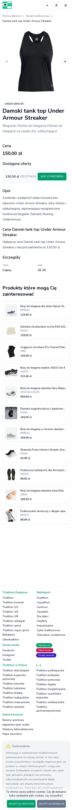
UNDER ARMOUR (14, 103)
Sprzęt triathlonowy (38, 16)
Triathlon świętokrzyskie (50, 689)
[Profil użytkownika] (56, 5)
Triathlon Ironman (13, 602)
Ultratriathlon (10, 639)
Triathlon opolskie (13, 707)
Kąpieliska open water (16, 724)
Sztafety (42, 621)
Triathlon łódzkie (12, 693)
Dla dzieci (43, 616)
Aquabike (42, 612)
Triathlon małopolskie (15, 697)
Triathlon (7, 598)
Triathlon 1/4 (10, 612)
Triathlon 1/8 (10, 616)
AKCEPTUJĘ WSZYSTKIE (21, 803)
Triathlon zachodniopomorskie (48, 709)
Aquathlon (43, 602)
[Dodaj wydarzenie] (47, 5)
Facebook (8, 650)
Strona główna (11, 16)
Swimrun (42, 607)
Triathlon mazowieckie (16, 702)
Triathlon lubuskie (13, 683)
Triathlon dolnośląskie (15, 670)
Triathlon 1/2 (10, 607)
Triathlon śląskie (46, 684)
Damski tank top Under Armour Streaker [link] (27, 21)
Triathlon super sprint (15, 630)
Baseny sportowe (13, 720)
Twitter (6, 659)
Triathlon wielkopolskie (50, 702)
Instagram (8, 655)
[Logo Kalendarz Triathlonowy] (7, 5)
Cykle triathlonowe (48, 630)
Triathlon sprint (11, 625)
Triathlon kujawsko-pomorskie (14, 677)
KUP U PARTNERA (52, 176)
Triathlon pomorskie (48, 680)
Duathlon (42, 598)
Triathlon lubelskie (13, 688)
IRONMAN (8, 635)
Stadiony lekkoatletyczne (17, 729)
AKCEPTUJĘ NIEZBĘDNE (51, 803)
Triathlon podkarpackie (50, 670)
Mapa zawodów (12, 734)
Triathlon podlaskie (48, 675)
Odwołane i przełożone (51, 635)
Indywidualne (45, 625)
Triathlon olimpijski (13, 621)
